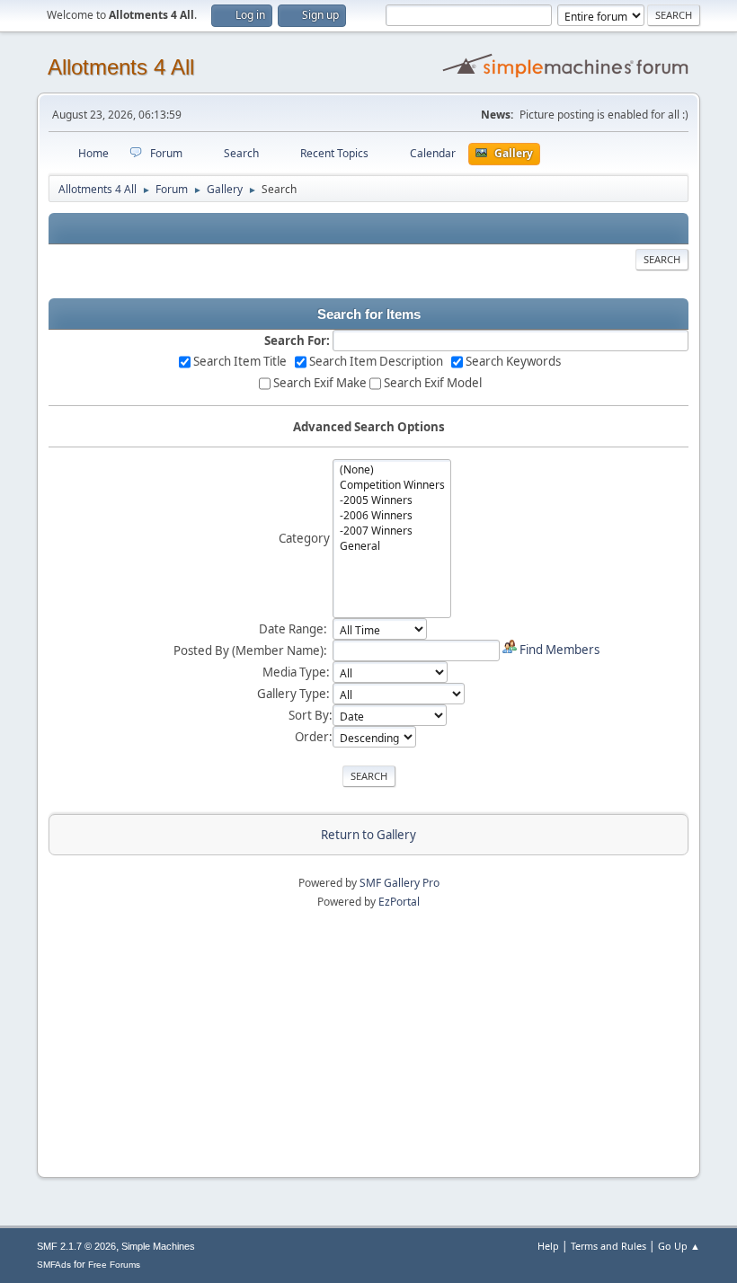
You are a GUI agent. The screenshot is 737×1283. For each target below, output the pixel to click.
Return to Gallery (368, 835)
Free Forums (114, 1265)
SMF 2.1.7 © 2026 (76, 1246)
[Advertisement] (368, 1037)
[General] (392, 545)
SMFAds (54, 1265)
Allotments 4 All (121, 67)
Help (548, 1245)
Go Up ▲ (679, 1245)
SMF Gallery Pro (400, 882)
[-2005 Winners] (392, 500)
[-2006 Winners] (392, 515)
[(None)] (392, 469)
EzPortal (399, 901)
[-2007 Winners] (392, 530)
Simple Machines (158, 1246)
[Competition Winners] (392, 484)
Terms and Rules (608, 1245)
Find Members (559, 650)
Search (662, 259)
